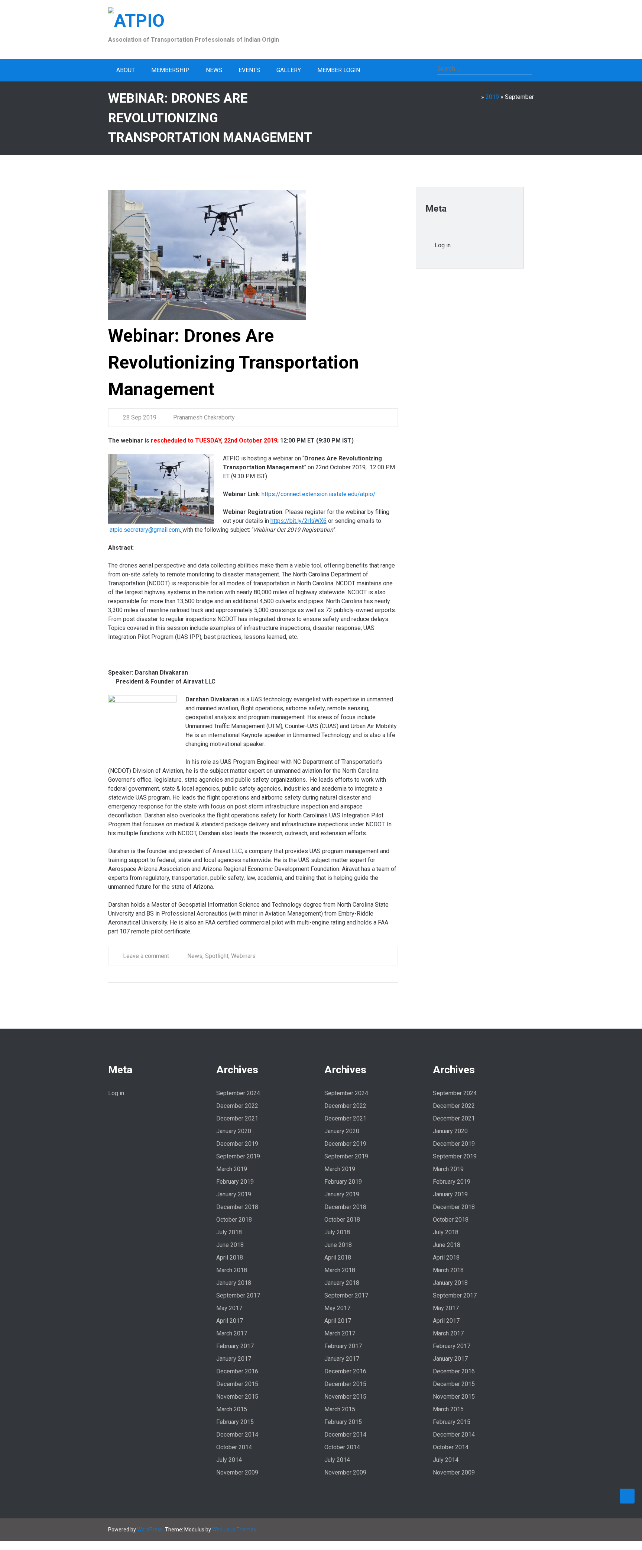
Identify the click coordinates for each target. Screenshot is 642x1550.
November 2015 (237, 1396)
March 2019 (231, 1169)
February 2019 (235, 1181)
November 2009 (237, 1472)
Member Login (338, 70)
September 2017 (238, 1295)
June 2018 (230, 1244)
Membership (170, 70)
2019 (492, 96)
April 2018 (229, 1257)
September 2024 (238, 1093)
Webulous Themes (234, 1530)
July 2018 (229, 1232)
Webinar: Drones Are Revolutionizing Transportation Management (233, 362)
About (125, 70)
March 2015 (231, 1409)
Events (249, 70)
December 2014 (237, 1434)
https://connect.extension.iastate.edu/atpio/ (319, 494)
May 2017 (229, 1308)
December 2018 (237, 1206)
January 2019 (233, 1194)
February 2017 (235, 1346)
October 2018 (234, 1219)
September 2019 (238, 1156)
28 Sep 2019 (139, 417)
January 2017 (233, 1358)
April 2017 (229, 1320)
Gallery (288, 70)
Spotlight (216, 955)
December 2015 (237, 1383)
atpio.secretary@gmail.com (145, 529)
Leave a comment (146, 955)
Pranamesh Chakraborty (203, 417)
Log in (443, 245)
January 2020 (233, 1131)
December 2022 (237, 1105)
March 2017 (231, 1333)
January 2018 (233, 1282)
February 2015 (235, 1421)
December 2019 (237, 1143)
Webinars (243, 955)
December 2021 (237, 1118)
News (214, 70)
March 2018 (231, 1270)
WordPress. (150, 1530)
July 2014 (229, 1459)
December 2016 (237, 1371)
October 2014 (234, 1447)
